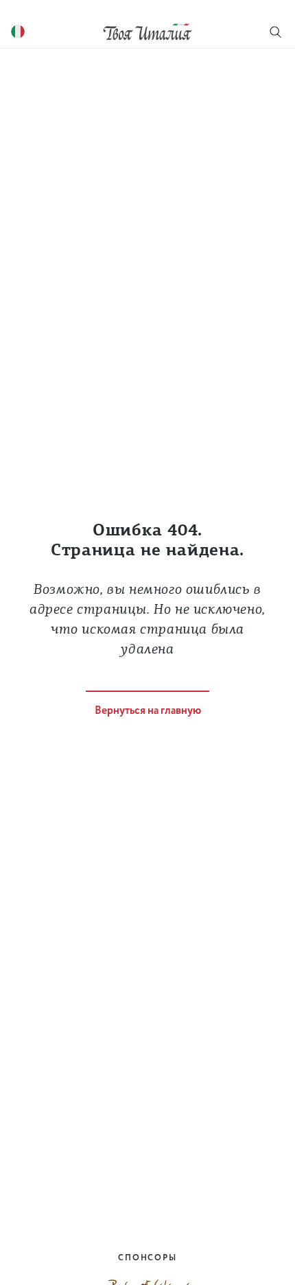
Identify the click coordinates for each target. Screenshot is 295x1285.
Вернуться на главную (148, 711)
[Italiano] (18, 32)
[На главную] (147, 31)
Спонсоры (147, 1258)
